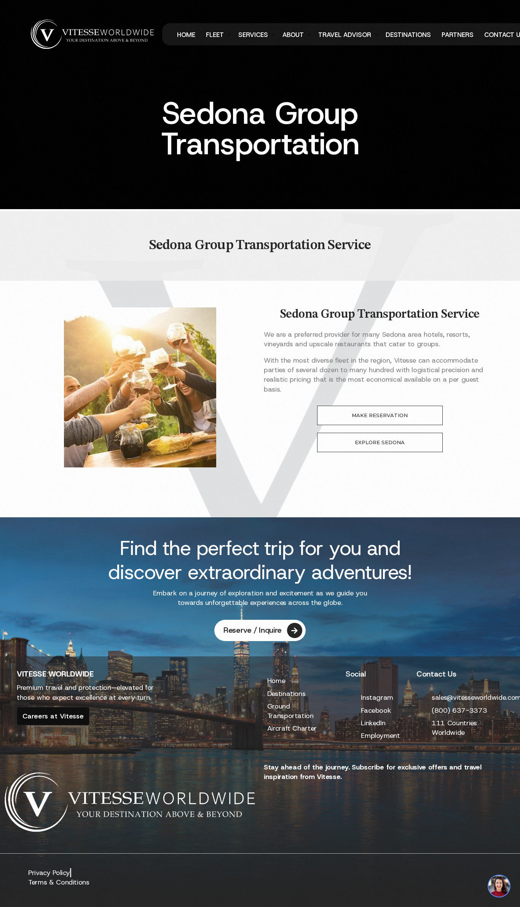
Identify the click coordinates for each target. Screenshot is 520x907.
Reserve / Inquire (252, 630)
